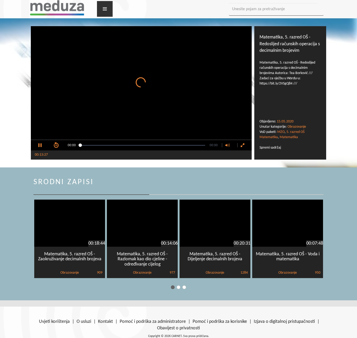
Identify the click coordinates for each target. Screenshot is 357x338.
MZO (281, 132)
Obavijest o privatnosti (178, 328)
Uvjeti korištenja (54, 321)
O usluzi (84, 321)
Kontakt (105, 321)
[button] (40, 145)
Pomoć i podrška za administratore (153, 321)
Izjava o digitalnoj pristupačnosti (284, 321)
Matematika (289, 137)
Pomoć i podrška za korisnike (220, 321)
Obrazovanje (296, 127)
